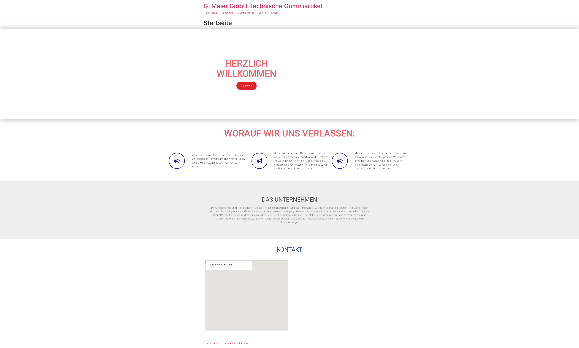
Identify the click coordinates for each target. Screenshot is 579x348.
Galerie (262, 12)
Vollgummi (227, 12)
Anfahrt (275, 12)
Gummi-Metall (246, 12)
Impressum (212, 343)
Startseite (211, 12)
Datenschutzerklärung (235, 343)
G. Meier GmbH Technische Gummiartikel (263, 6)
